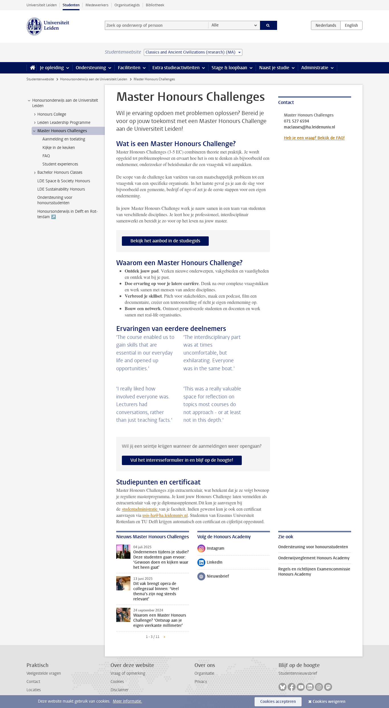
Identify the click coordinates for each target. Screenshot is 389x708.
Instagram (210, 550)
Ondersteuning (91, 68)
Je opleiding (52, 68)
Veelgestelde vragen (43, 673)
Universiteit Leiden (41, 5)
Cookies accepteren (278, 701)
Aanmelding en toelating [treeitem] (63, 139)
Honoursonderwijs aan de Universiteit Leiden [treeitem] (65, 103)
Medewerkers (96, 5)
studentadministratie (140, 509)
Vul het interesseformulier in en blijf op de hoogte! (181, 460)
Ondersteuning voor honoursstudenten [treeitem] (54, 200)
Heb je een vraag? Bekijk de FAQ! (314, 138)
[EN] (351, 25)
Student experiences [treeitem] (60, 164)
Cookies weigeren (329, 701)
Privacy (201, 681)
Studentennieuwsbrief (298, 673)
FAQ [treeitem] (46, 156)
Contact (33, 681)
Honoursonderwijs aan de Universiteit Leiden (93, 79)
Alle (215, 25)
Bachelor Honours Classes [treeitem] (59, 172)
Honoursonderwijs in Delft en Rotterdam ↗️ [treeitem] (67, 214)
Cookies (117, 681)
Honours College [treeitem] (51, 114)
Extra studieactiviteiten (176, 68)
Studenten (71, 5)
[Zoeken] (268, 25)
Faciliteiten (129, 68)
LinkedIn (209, 564)
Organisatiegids (127, 5)
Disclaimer (119, 690)
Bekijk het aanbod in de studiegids (165, 241)
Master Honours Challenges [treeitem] (62, 131)
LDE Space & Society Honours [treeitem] (63, 181)
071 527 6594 (296, 121)
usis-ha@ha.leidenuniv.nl (165, 515)
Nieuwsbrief (213, 578)
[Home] (31, 67)
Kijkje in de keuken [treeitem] (58, 147)
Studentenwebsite (40, 79)
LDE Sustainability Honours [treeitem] (61, 189)
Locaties (33, 690)
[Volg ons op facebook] (292, 687)
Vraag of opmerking (127, 673)
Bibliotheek (155, 5)
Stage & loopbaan (229, 68)
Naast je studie (274, 68)
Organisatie (204, 673)
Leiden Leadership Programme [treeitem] (63, 122)
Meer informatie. (127, 701)
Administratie (314, 68)
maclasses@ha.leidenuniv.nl (309, 127)
